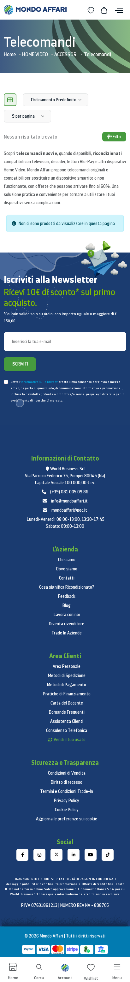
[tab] (10, 99)
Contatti (66, 578)
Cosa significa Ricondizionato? (66, 587)
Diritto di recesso (66, 782)
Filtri (116, 137)
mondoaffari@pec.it (69, 510)
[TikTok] (108, 855)
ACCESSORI (66, 54)
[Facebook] (22, 855)
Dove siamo (66, 569)
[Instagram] (39, 855)
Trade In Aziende (66, 633)
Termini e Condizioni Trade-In (66, 791)
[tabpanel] (65, 226)
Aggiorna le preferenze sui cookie (66, 819)
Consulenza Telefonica (66, 730)
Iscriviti (20, 364)
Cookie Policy (67, 809)
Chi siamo (66, 559)
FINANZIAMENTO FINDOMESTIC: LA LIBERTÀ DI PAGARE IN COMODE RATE (65, 879)
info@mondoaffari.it (69, 501)
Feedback (66, 596)
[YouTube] (91, 855)
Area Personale (66, 666)
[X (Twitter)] (56, 855)
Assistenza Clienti (66, 721)
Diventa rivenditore (66, 624)
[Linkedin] (74, 855)
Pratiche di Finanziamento (67, 694)
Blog (66, 605)
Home (10, 54)
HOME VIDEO (35, 54)
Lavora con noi (67, 614)
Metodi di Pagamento (66, 684)
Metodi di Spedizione (67, 675)
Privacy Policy (66, 800)
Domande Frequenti (67, 712)
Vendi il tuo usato (70, 739)
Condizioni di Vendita (67, 773)
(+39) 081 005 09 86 (69, 492)
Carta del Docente (66, 703)
